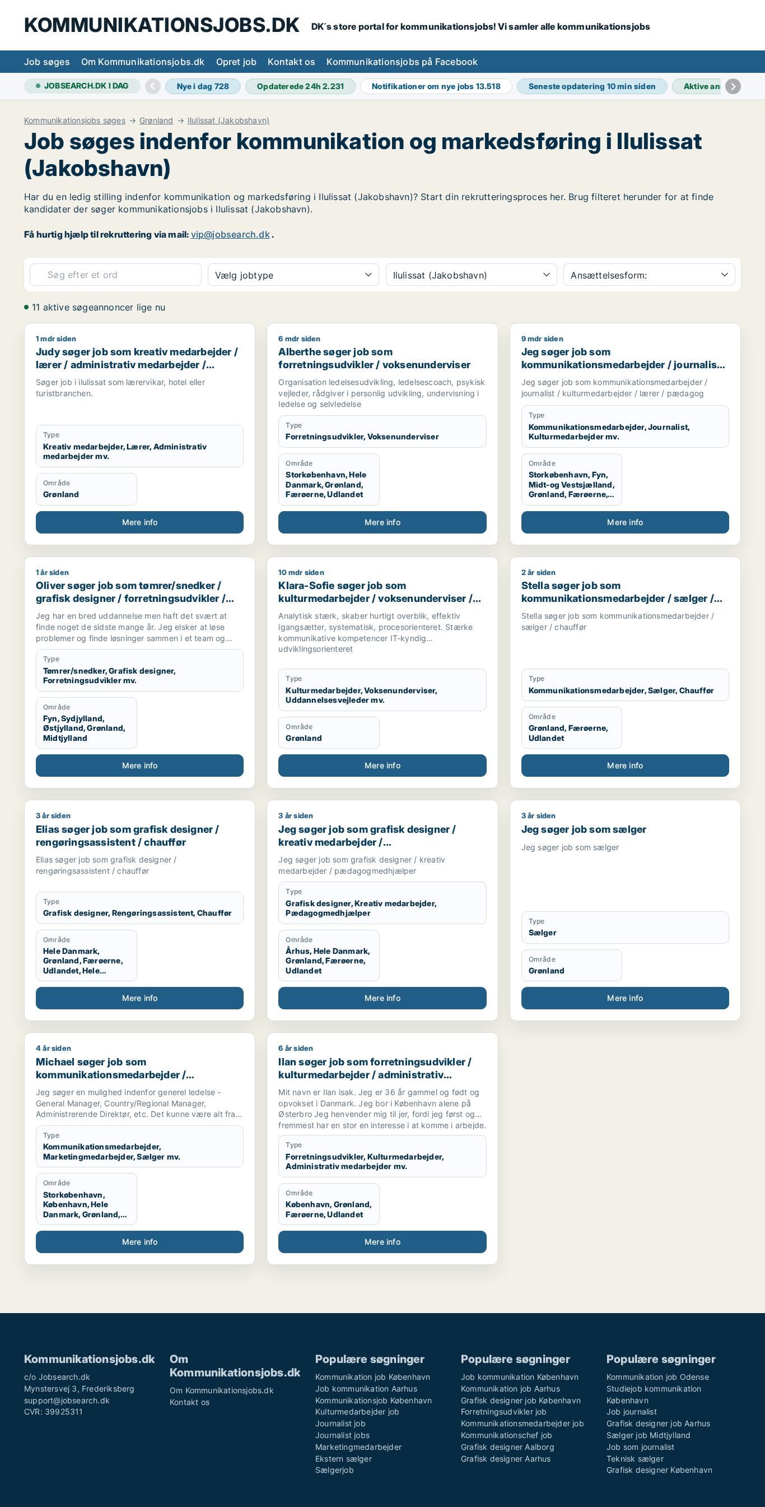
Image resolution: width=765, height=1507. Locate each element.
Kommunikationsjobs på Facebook (402, 61)
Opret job (236, 61)
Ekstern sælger (343, 1458)
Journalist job (340, 1423)
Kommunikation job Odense (658, 1376)
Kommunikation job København (372, 1376)
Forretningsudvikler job (504, 1411)
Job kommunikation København (520, 1376)
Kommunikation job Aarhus (510, 1388)
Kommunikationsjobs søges (74, 120)
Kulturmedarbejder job (357, 1411)
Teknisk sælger (635, 1458)
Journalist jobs (342, 1435)
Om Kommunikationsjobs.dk (143, 61)
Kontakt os (291, 61)
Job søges (47, 61)
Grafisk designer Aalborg (507, 1447)
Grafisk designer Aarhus (506, 1458)
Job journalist (632, 1411)
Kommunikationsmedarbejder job (522, 1423)
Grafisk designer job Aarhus (658, 1423)
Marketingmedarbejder (358, 1447)
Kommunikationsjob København (373, 1400)
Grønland (156, 120)
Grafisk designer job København (521, 1400)
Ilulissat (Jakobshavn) (228, 120)
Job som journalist (641, 1447)
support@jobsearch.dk (67, 1400)
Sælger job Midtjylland (649, 1435)
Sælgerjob (334, 1469)
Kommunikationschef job (506, 1435)
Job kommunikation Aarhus (366, 1388)
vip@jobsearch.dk (230, 234)
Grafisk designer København (659, 1469)
